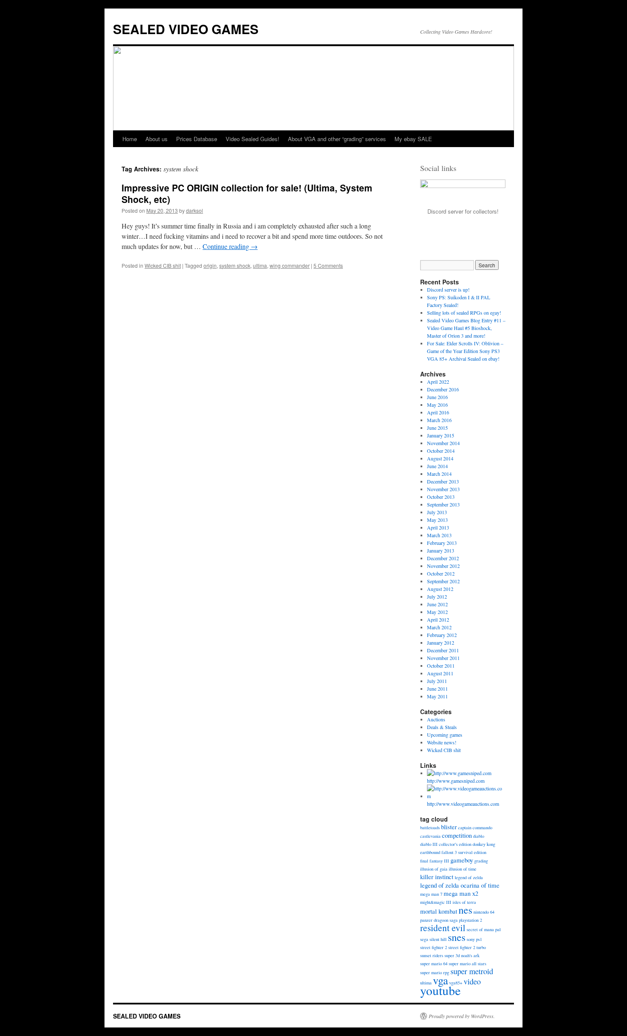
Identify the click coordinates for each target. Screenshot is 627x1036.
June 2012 (437, 604)
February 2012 (442, 634)
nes (465, 910)
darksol (194, 210)
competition (457, 835)
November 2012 (443, 565)
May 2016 (437, 404)
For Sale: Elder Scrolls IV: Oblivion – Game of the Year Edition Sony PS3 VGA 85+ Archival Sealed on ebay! (465, 351)
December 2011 (443, 650)
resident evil (442, 927)
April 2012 (438, 619)
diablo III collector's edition (445, 844)
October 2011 (441, 665)
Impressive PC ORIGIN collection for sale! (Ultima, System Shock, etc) (247, 193)
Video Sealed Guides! (252, 139)
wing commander (290, 265)
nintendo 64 (483, 912)
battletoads (430, 828)
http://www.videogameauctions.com (463, 803)
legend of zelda (469, 877)
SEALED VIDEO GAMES (185, 29)
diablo (478, 836)
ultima (260, 265)
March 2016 (439, 420)
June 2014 (437, 466)
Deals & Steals (442, 726)
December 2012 (443, 558)
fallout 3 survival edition (463, 852)
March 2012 (439, 627)
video (472, 981)
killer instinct (436, 876)
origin (210, 265)
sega (424, 939)
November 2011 (443, 657)
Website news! (441, 742)
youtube (440, 990)
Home (129, 139)
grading (481, 861)
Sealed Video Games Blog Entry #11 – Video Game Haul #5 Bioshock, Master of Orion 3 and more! (466, 328)
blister (449, 826)
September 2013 (443, 504)
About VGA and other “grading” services (337, 139)
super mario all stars (467, 964)
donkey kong (484, 844)
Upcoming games (444, 734)
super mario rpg (434, 972)
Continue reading (230, 246)
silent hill (438, 939)
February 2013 (442, 542)
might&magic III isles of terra (448, 902)
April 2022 (438, 381)
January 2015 (440, 435)
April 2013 (438, 527)
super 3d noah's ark (461, 955)
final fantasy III (434, 861)
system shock (234, 265)
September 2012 (443, 581)
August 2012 (440, 588)
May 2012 (437, 611)
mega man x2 (461, 893)
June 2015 (437, 427)
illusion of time (462, 869)
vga (440, 980)
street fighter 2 (433, 947)
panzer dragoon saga (439, 920)
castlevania (430, 836)
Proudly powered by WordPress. (462, 1016)
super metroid (471, 971)
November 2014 (443, 443)
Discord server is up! (448, 289)
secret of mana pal (484, 929)
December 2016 (443, 389)
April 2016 (438, 412)
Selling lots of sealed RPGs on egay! (464, 312)
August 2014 (440, 458)
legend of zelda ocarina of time (459, 885)
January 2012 (440, 642)
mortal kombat (438, 911)
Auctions (436, 719)
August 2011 (440, 673)
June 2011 (437, 688)
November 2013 (443, 489)
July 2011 (437, 680)
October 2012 (441, 573)
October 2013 (441, 496)
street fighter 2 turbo (467, 947)
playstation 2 (470, 920)
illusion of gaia (433, 869)
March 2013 (439, 535)
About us (156, 139)
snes (456, 937)
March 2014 (439, 473)
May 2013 (437, 519)
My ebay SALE (413, 139)
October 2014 (441, 450)
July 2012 (437, 596)
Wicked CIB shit (163, 265)
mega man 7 (431, 894)
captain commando (475, 828)
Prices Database (196, 139)
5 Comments (328, 265)
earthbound (430, 852)
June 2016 (437, 397)
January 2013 (440, 550)
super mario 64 (433, 964)
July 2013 (437, 512)
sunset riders (431, 955)
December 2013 (443, 481)
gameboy (461, 860)
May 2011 (437, 696)
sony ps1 (474, 939)
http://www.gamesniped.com (456, 780)
